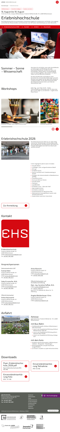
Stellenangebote (31, 396)
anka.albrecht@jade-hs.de (41, 274)
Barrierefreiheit (31, 404)
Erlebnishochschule (14, 5)
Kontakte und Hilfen (32, 403)
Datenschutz (31, 408)
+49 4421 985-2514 (8, 277)
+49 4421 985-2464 (8, 288)
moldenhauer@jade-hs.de (41, 300)
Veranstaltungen (4, 5)
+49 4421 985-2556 (38, 275)
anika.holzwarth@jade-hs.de (12, 303)
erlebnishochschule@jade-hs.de (13, 254)
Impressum (30, 406)
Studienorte (30, 394)
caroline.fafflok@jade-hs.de (41, 287)
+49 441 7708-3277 (38, 288)
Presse (29, 398)
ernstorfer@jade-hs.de (11, 286)
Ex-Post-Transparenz (32, 401)
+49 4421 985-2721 (8, 304)
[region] (30, 115)
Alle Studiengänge (52, 395)
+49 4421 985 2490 (8, 256)
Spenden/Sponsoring (32, 399)
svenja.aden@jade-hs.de (11, 276)
